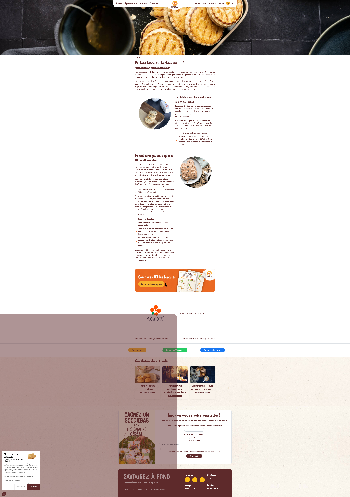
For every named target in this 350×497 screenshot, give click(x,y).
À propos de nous (131, 3)
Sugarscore (154, 3)
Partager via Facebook (212, 350)
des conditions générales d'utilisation (211, 451)
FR (233, 3)
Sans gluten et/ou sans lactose (195, 438)
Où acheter (143, 3)
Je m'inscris (194, 456)
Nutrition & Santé (190, 488)
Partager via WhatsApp (174, 350)
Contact (221, 3)
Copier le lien (136, 350)
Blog (204, 3)
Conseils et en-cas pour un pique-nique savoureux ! (199, 338)
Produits (119, 3)
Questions (212, 3)
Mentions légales (212, 488)
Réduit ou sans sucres (195, 440)
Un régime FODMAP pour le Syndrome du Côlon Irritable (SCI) (153, 338)
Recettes (197, 3)
